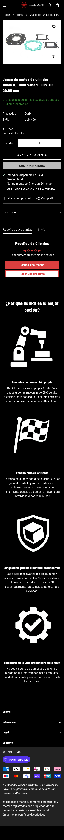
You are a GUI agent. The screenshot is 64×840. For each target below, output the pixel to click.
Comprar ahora (32, 166)
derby (20, 14)
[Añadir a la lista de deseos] (54, 27)
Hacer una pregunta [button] (32, 273)
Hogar (6, 14)
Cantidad (8, 143)
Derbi (28, 113)
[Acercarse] (54, 56)
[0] (57, 5)
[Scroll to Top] (57, 821)
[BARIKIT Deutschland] (32, 5)
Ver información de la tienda (31, 189)
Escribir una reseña (32, 265)
